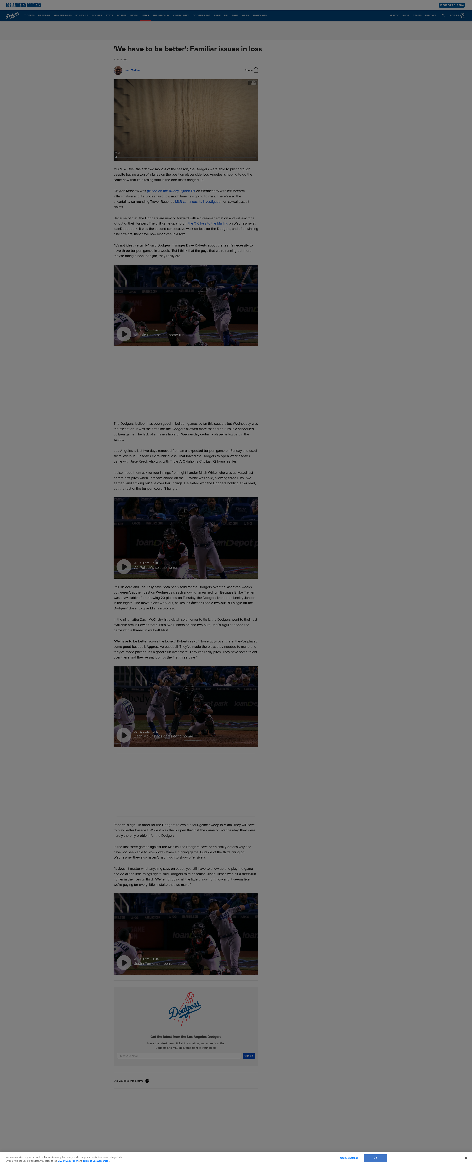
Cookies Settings (349, 1158)
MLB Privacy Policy (68, 1160)
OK (375, 1158)
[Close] (466, 1158)
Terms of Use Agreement (96, 1160)
